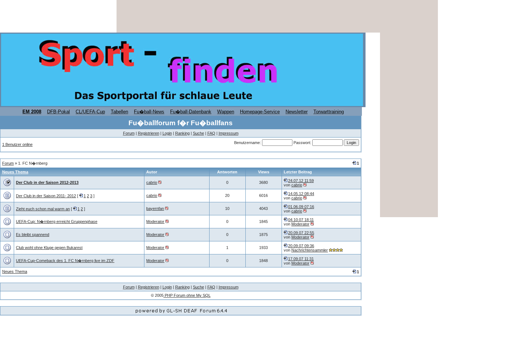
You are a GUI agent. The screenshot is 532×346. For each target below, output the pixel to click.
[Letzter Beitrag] (286, 180)
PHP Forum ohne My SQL (187, 295)
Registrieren (148, 133)
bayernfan (155, 208)
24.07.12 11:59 (301, 180)
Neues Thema (15, 172)
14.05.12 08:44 (301, 193)
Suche (198, 133)
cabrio (151, 182)
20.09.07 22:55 (301, 233)
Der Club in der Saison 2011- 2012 (46, 196)
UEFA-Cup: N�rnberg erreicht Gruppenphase (56, 221)
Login (167, 133)
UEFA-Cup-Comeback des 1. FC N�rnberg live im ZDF (65, 260)
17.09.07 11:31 (301, 259)
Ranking (182, 133)
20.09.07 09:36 (301, 246)
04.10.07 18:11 (301, 220)
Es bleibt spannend (32, 234)
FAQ (211, 133)
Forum (129, 133)
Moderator (155, 221)
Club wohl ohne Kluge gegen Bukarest (49, 247)
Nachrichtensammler (309, 250)
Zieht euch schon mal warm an (43, 209)
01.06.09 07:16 (301, 206)
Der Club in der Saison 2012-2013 (47, 182)
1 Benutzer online (17, 144)
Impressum (228, 133)
